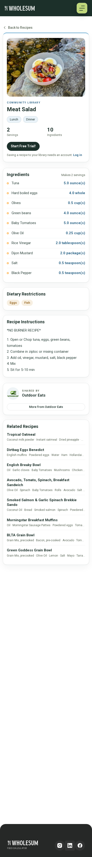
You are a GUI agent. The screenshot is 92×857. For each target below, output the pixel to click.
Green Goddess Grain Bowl (29, 550)
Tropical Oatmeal (21, 434)
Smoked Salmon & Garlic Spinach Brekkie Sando (42, 502)
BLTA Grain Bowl (20, 535)
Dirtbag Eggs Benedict (25, 450)
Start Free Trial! (23, 146)
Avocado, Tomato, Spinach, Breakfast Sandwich (38, 482)
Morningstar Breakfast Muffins (32, 520)
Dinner (30, 119)
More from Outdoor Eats (46, 407)
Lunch (14, 119)
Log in (77, 155)
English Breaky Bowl (24, 465)
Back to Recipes (20, 27)
